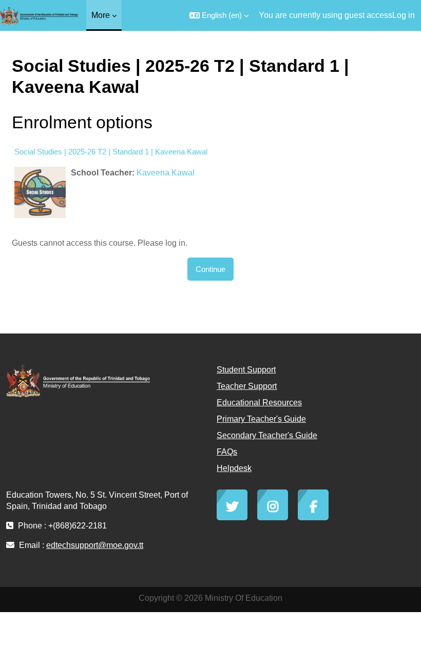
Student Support (246, 369)
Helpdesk (234, 468)
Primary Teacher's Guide (261, 419)
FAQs (227, 451)
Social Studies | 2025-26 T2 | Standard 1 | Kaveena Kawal (110, 151)
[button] (219, 15)
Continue (210, 269)
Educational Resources (259, 402)
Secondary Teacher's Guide (267, 435)
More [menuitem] (100, 15)
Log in (403, 15)
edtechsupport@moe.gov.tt (94, 545)
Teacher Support (247, 386)
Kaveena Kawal (166, 172)
